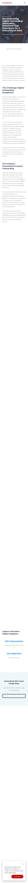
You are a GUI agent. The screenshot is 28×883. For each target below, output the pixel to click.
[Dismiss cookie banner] (22, 864)
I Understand (17, 876)
